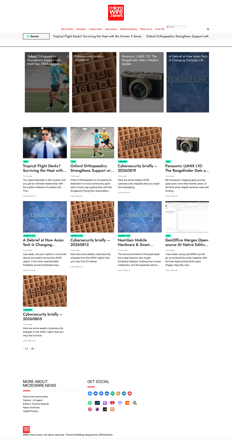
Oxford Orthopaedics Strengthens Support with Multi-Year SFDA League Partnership (42, 62)
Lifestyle (81, 29)
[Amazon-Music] (121, 403)
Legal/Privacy (30, 411)
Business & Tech (29, 235)
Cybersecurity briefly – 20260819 (88, 58)
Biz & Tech (67, 29)
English (171, 27)
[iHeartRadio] (113, 403)
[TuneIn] (98, 403)
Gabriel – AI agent (33, 400)
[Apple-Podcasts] (106, 403)
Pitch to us (146, 29)
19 (32, 348)
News (26, 161)
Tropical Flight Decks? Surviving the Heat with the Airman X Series (97, 36)
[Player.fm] (91, 409)
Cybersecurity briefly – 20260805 (42, 316)
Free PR (159, 29)
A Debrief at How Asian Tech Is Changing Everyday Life (186, 58)
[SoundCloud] (128, 403)
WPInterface (105, 434)
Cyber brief (95, 29)
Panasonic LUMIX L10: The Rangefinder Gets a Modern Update (138, 60)
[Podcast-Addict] (113, 409)
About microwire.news (35, 396)
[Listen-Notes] (136, 403)
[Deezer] (106, 409)
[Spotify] (91, 403)
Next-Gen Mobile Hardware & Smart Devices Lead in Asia (135, 244)
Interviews (111, 29)
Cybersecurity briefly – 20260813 (90, 242)
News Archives (31, 407)
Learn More (28, 196)
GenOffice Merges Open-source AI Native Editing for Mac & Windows (187, 244)
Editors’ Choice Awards (36, 403)
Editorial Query (128, 29)
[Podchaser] (98, 409)
